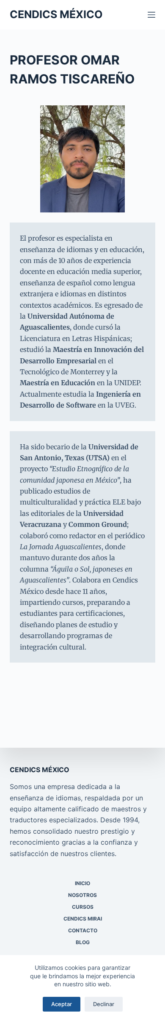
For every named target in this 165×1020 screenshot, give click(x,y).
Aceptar (61, 1004)
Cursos (83, 907)
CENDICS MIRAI (82, 918)
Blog (83, 942)
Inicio (82, 883)
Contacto (82, 930)
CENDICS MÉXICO (56, 14)
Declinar (103, 1004)
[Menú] (151, 15)
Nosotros (82, 895)
